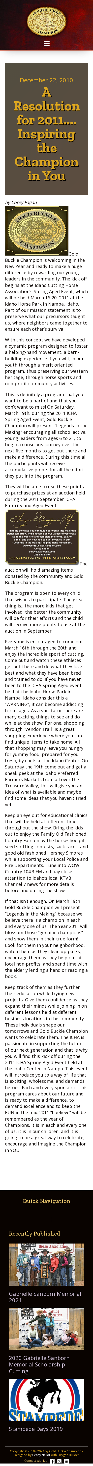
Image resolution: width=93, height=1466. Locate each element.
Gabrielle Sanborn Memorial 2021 (45, 1296)
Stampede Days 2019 (36, 1428)
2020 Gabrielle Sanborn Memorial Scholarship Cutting (39, 1364)
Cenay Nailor (41, 1455)
